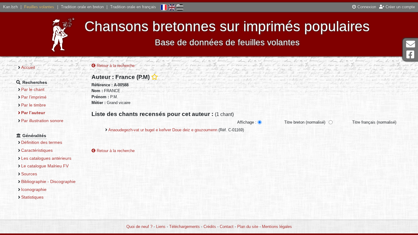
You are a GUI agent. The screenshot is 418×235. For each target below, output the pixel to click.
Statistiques (32, 197)
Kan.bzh (10, 7)
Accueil (28, 67)
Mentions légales (277, 226)
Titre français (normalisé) (374, 122)
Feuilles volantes (39, 7)
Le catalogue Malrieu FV (45, 165)
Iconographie (34, 189)
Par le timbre (33, 105)
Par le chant (32, 89)
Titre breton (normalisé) (304, 122)
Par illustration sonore (42, 120)
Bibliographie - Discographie (48, 181)
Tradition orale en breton (82, 7)
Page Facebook (410, 54)
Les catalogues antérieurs (46, 158)
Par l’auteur (33, 112)
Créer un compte (399, 7)
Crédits (209, 226)
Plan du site (247, 226)
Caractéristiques (37, 150)
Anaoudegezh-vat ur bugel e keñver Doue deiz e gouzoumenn (162, 130)
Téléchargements (184, 226)
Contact (226, 226)
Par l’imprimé (34, 97)
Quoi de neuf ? (139, 226)
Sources (29, 173)
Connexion (366, 7)
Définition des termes (41, 142)
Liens (161, 226)
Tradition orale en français (133, 7)
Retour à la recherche (115, 65)
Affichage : (246, 122)
